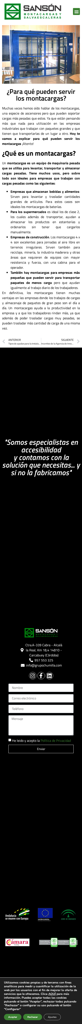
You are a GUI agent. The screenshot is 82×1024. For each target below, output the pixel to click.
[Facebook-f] (41, 675)
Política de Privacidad (56, 740)
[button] (76, 11)
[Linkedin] (49, 675)
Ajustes (52, 1017)
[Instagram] (32, 675)
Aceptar (12, 1017)
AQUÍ (52, 994)
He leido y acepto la (41, 740)
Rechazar (32, 1017)
